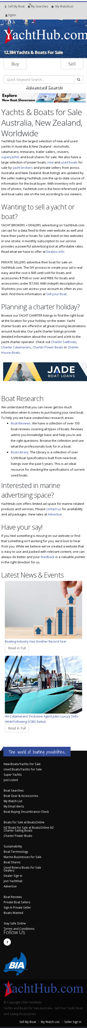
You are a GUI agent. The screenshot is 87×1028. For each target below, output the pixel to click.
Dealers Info (55, 251)
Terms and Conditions (19, 928)
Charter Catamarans (16, 347)
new (50, 162)
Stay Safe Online (15, 923)
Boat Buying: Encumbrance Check (26, 811)
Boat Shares (12, 862)
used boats (69, 162)
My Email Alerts (14, 806)
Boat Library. (20, 452)
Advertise (55, 514)
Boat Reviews (13, 897)
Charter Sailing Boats (18, 830)
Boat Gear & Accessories (21, 796)
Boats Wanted (13, 913)
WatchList (64, 6)
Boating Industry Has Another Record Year (35, 641)
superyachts (10, 157)
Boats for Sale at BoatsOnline (24, 822)
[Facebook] (7, 942)
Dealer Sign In (13, 876)
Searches (39, 6)
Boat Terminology (16, 851)
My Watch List (13, 801)
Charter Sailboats (64, 342)
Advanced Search (43, 87)
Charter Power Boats (48, 347)
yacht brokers (23, 167)
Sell (72, 64)
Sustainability (13, 846)
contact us (53, 509)
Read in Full (17, 648)
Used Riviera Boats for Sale (22, 867)
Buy (15, 64)
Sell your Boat (56, 294)
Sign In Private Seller (17, 907)
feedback (48, 557)
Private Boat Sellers (17, 902)
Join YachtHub (13, 881)
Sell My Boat (16, 6)
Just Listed (11, 780)
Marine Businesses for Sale (22, 857)
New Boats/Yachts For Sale (22, 764)
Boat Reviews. (21, 423)
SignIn (5, 15)
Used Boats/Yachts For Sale (23, 769)
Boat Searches (14, 790)
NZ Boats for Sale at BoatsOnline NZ (29, 827)
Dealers (9, 870)
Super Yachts (13, 774)
